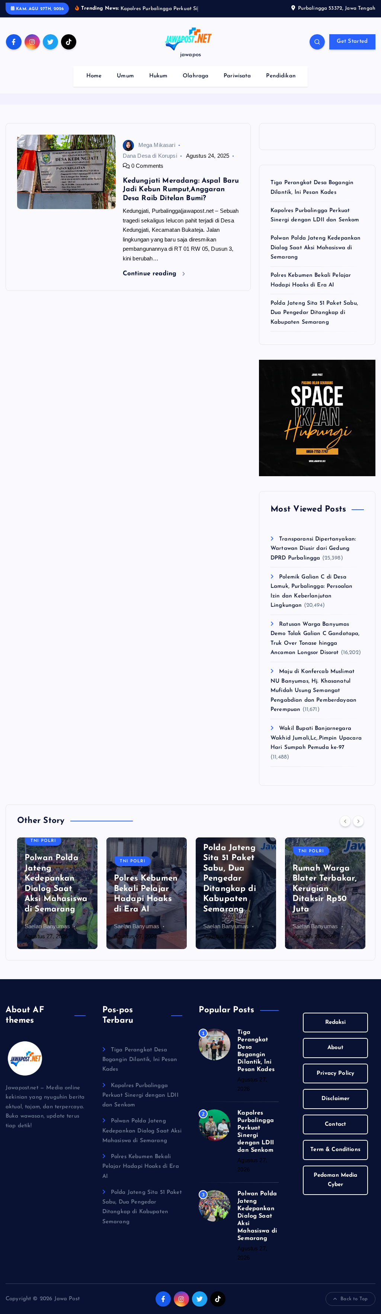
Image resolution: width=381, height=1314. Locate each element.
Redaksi (335, 1022)
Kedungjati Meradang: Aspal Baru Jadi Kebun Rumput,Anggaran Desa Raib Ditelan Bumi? (181, 189)
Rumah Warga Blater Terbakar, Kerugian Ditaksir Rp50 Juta (324, 889)
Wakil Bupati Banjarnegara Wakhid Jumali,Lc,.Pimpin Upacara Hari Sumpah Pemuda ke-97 (316, 738)
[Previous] (345, 821)
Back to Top (354, 1299)
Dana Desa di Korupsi (150, 156)
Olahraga (195, 76)
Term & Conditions (335, 1150)
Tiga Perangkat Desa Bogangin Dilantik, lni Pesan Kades (139, 1060)
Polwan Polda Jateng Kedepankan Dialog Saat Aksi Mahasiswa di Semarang (315, 247)
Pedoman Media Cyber (336, 1180)
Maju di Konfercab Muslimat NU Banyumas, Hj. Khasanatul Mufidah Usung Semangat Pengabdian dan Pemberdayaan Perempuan (313, 690)
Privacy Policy (335, 1073)
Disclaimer (335, 1099)
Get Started (352, 41)
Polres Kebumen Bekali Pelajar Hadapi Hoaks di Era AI (140, 1166)
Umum (125, 76)
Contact (335, 1124)
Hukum (158, 76)
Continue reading (151, 273)
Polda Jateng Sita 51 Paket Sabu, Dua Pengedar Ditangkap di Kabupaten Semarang (314, 313)
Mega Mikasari (156, 145)
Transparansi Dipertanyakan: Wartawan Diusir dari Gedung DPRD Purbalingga (313, 548)
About (335, 1048)
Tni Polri (43, 841)
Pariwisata (237, 76)
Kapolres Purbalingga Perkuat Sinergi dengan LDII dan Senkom (140, 1095)
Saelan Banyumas (47, 926)
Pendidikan (281, 76)
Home (94, 76)
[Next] (358, 821)
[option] (57, 893)
